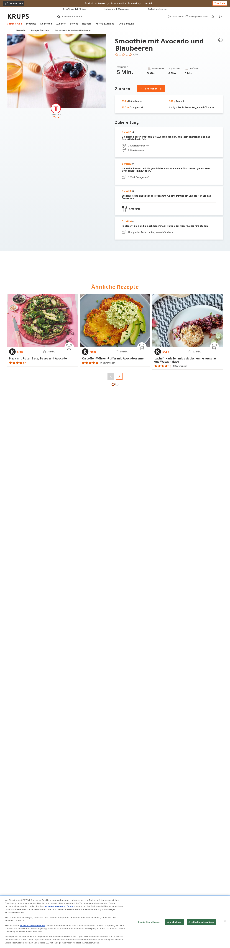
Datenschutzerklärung (147, 516)
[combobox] (74, 483)
